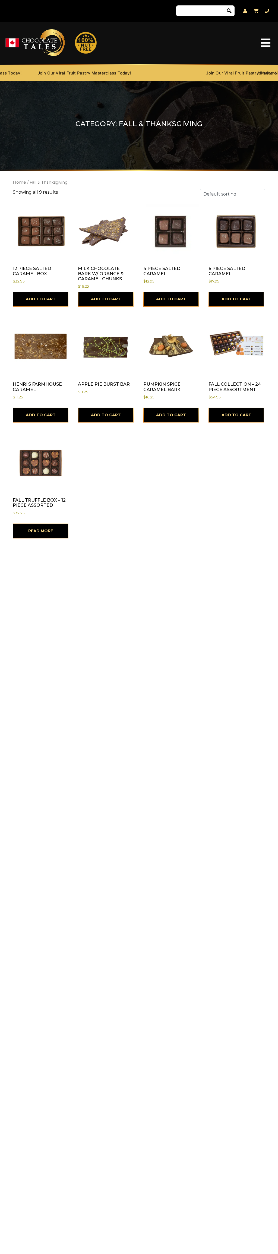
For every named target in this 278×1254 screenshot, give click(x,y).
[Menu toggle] (266, 43)
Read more (40, 530)
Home (19, 182)
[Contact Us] (267, 11)
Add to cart (41, 299)
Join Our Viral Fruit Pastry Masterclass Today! (69, 73)
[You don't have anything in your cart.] (256, 11)
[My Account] (245, 11)
